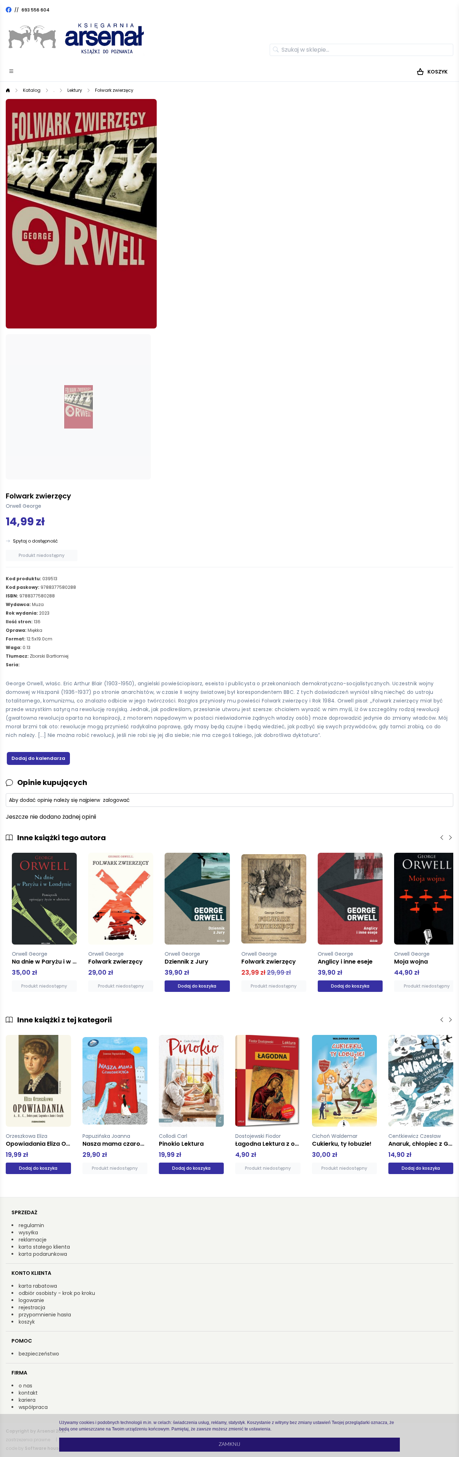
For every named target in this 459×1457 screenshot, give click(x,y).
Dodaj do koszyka (191, 986)
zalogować (116, 800)
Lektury (74, 90)
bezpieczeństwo (39, 1353)
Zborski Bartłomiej (49, 656)
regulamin (31, 1225)
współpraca (33, 1407)
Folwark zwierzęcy (114, 90)
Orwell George (23, 506)
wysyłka (28, 1232)
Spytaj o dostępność (35, 541)
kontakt (28, 1392)
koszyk (27, 1321)
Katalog (32, 90)
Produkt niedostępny (42, 555)
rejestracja (32, 1307)
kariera (27, 1400)
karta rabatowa (38, 1286)
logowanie (31, 1300)
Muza (38, 604)
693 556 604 (35, 10)
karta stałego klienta (44, 1246)
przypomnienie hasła (45, 1314)
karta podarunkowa (43, 1254)
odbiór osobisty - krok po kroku (57, 1293)
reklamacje (33, 1239)
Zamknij (229, 1444)
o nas (25, 1385)
